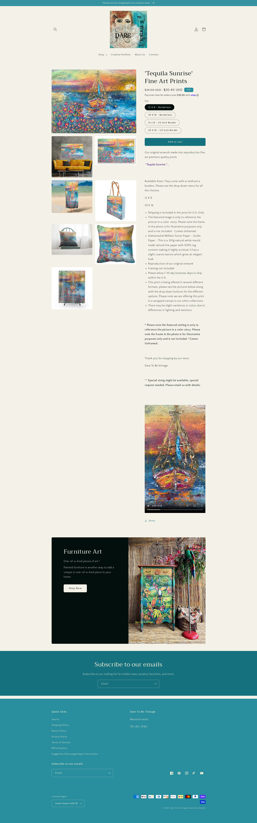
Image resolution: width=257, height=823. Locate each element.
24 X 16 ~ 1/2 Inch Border (163, 130)
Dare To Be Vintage (178, 808)
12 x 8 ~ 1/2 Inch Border (162, 122)
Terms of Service (61, 742)
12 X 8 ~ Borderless (159, 107)
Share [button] (152, 520)
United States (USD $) (66, 803)
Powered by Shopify (197, 808)
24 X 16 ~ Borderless (160, 115)
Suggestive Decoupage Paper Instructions (75, 754)
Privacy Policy (59, 736)
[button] (55, 29)
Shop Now (75, 588)
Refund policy (59, 748)
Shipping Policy (60, 725)
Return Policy (59, 731)
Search (55, 719)
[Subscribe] (155, 684)
